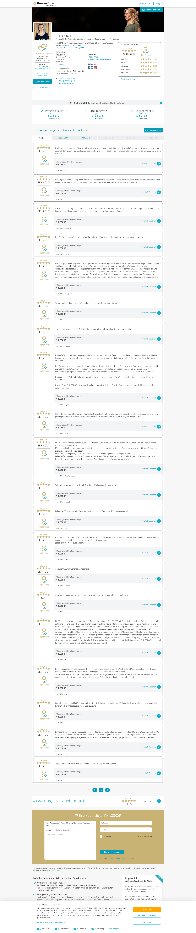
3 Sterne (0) (109, 138)
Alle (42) (42, 138)
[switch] (57, 929)
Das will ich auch (145, 3)
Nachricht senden (111, 852)
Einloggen (158, 4)
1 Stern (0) (153, 138)
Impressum (41, 922)
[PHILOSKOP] (42, 31)
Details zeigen (114, 929)
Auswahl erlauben (147, 915)
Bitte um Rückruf (110, 836)
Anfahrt (62, 64)
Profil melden (56, 870)
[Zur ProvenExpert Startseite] (44, 4)
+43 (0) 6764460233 (67, 78)
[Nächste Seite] (107, 790)
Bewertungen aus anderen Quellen (42, 68)
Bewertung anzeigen (129, 79)
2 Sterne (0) (131, 138)
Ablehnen (146, 922)
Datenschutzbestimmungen (56, 922)
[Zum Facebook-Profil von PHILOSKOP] (89, 68)
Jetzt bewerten (42, 81)
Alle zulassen (146, 909)
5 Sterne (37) (63, 138)
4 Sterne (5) (86, 138)
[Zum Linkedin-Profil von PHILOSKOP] (92, 68)
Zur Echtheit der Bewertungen (42, 74)
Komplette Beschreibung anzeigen (68, 47)
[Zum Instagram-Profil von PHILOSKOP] (96, 68)
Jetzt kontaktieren (152, 9)
